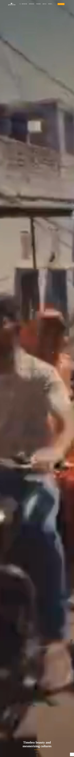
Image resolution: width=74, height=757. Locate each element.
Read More (37, 749)
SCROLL (37, 752)
